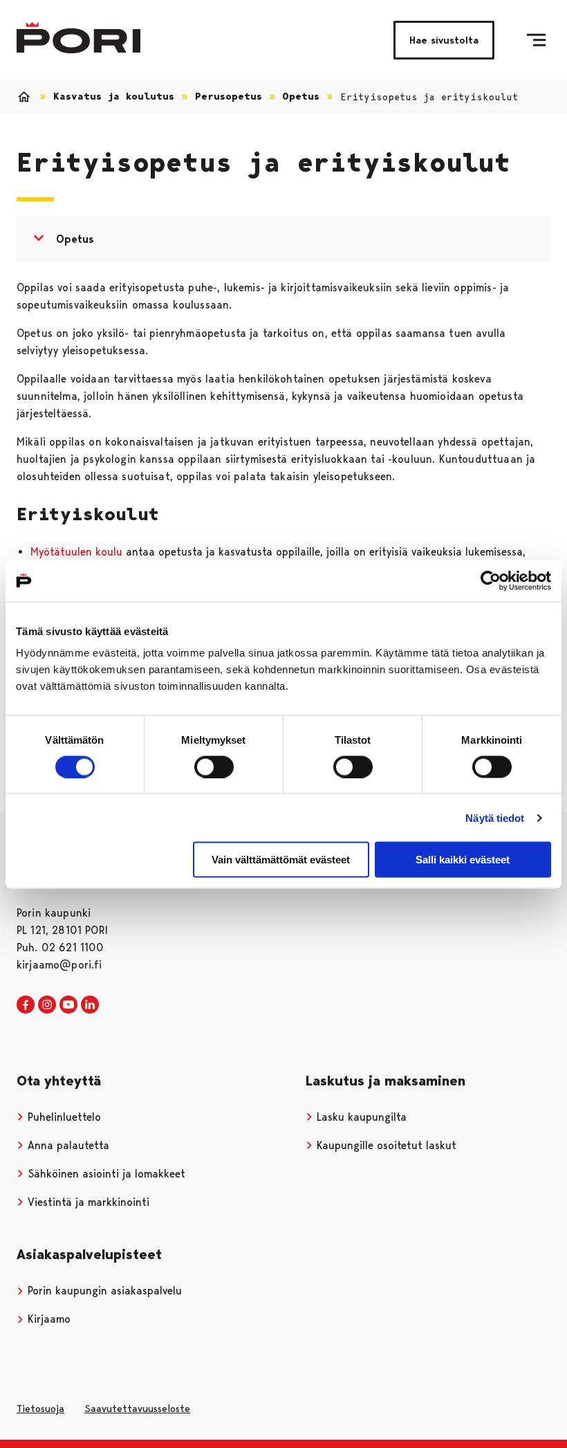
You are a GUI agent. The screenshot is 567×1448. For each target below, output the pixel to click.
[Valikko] (536, 40)
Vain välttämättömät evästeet (281, 859)
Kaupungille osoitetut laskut (384, 1145)
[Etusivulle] (78, 37)
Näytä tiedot (494, 817)
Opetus (300, 96)
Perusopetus (228, 96)
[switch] (214, 766)
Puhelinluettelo (62, 1117)
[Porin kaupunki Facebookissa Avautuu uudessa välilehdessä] (26, 1005)
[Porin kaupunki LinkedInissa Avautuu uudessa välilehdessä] (90, 1005)
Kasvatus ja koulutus (113, 96)
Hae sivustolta (443, 40)
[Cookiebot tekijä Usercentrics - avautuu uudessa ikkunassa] (490, 580)
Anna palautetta (66, 1145)
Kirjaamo (47, 1319)
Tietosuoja (40, 1408)
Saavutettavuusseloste (137, 1408)
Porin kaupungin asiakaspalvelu (103, 1290)
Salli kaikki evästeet (463, 859)
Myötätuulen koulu (76, 551)
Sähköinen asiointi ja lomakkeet (104, 1173)
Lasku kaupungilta (360, 1117)
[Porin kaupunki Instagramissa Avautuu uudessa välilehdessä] (47, 1005)
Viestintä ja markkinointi (86, 1202)
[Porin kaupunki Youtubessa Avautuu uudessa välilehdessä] (68, 1005)
